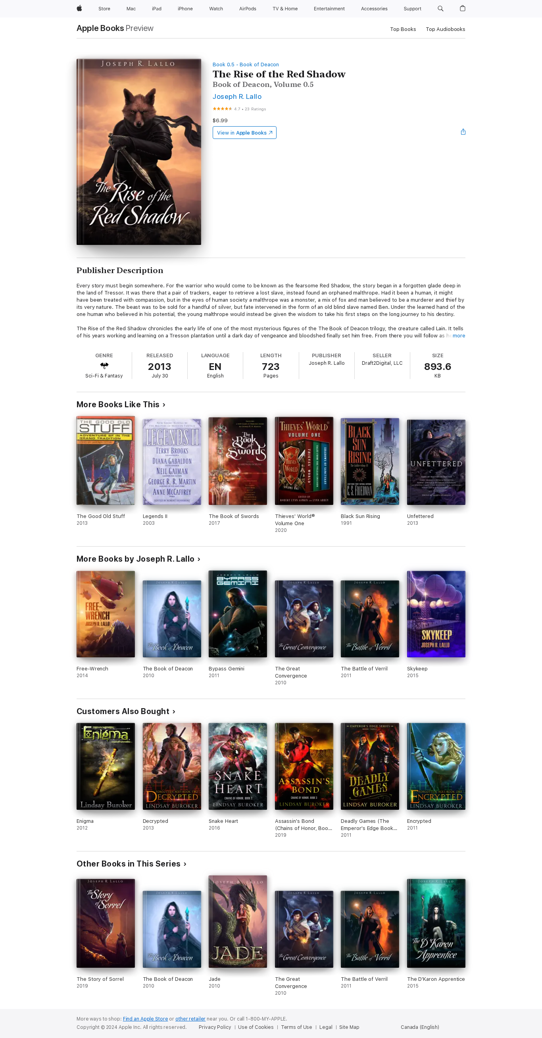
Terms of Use (297, 1027)
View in (242, 133)
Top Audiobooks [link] (445, 29)
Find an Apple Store (145, 1019)
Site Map (349, 1027)
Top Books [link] (403, 29)
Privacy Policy (215, 1027)
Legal (325, 1027)
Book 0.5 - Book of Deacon (246, 64)
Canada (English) (420, 1027)
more (459, 336)
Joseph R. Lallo (237, 96)
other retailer (190, 1019)
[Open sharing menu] (463, 133)
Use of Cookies (255, 1027)
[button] (440, 8)
